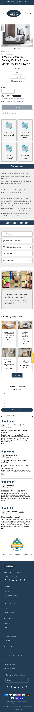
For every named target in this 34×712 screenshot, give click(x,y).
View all (17, 375)
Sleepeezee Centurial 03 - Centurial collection (25, 334)
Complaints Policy (9, 668)
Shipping (11, 98)
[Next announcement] (31, 2)
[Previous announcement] (3, 2)
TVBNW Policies (9, 612)
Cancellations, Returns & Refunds (14, 656)
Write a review (17, 410)
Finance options (9, 632)
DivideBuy (7, 640)
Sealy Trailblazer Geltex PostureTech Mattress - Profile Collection (9, 363)
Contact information (27, 706)
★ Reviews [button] (32, 357)
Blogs (5, 608)
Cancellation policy (18, 709)
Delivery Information (10, 604)
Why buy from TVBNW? (11, 595)
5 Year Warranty (9, 660)
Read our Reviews (9, 664)
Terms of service (7, 706)
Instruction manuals (10, 636)
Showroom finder (9, 599)
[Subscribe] (26, 680)
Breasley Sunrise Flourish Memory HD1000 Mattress (9, 334)
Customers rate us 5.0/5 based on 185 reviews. (16, 554)
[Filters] (3, 415)
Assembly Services (9, 651)
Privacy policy (24, 703)
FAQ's (5, 628)
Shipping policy (17, 706)
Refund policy (15, 703)
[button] (4, 13)
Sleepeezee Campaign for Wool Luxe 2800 (25, 361)
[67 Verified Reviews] (17, 552)
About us (6, 591)
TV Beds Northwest (16, 701)
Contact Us (7, 623)
